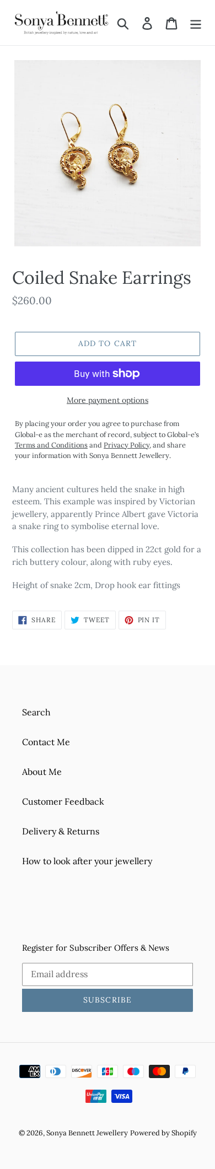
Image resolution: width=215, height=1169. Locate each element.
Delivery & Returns (60, 831)
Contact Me (46, 741)
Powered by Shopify (163, 1133)
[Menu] (196, 22)
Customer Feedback (63, 801)
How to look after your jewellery (87, 860)
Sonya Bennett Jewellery (87, 1133)
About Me (42, 771)
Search (36, 712)
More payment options (107, 400)
